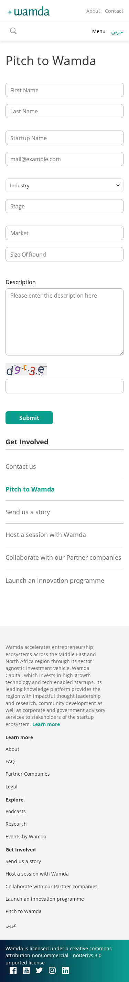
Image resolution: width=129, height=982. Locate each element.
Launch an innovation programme (55, 580)
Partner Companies (28, 774)
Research (16, 823)
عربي (117, 31)
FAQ (10, 761)
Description (21, 282)
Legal (12, 786)
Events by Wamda (26, 836)
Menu (99, 31)
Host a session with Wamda (46, 534)
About (93, 11)
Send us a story (28, 512)
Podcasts (16, 811)
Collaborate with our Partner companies (63, 557)
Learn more (46, 724)
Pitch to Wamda (30, 489)
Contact (114, 11)
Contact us (21, 466)
